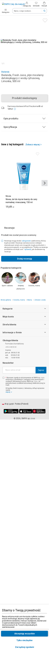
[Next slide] (44, 183)
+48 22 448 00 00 (10, 347)
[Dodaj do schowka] (44, 19)
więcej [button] (8, 392)
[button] (24, 647)
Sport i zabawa (7, 286)
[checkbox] (3, 378)
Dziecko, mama (34, 286)
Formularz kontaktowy (14, 344)
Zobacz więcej (32, 145)
